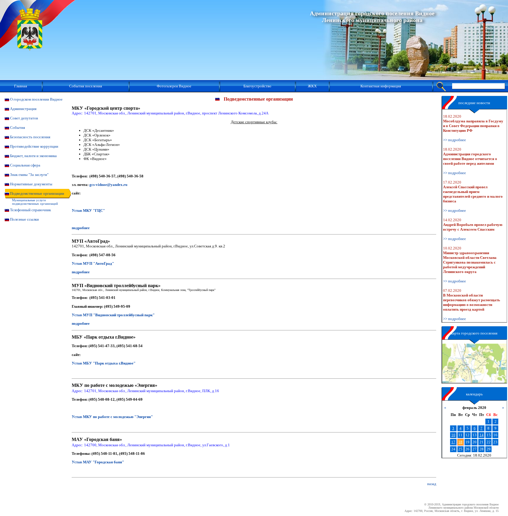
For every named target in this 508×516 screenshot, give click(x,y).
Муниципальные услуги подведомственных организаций (35, 201)
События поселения (85, 86)
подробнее (81, 228)
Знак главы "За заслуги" (29, 174)
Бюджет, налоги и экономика (33, 156)
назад (431, 484)
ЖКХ (312, 86)
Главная (20, 86)
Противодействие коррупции (34, 146)
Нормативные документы (31, 184)
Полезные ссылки (24, 219)
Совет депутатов (24, 118)
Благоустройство (257, 86)
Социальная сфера (25, 165)
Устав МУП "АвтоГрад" (93, 263)
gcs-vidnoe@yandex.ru (108, 184)
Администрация (23, 108)
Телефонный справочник (30, 210)
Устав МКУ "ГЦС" (88, 210)
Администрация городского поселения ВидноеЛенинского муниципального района (372, 16)
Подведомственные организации (37, 193)
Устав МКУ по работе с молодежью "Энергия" (112, 417)
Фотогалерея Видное (174, 86)
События (17, 127)
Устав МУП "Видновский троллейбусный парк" (113, 315)
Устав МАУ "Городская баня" (98, 462)
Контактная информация (380, 86)
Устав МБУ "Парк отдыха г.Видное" (104, 363)
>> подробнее (454, 140)
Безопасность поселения (30, 137)
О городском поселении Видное (36, 99)
